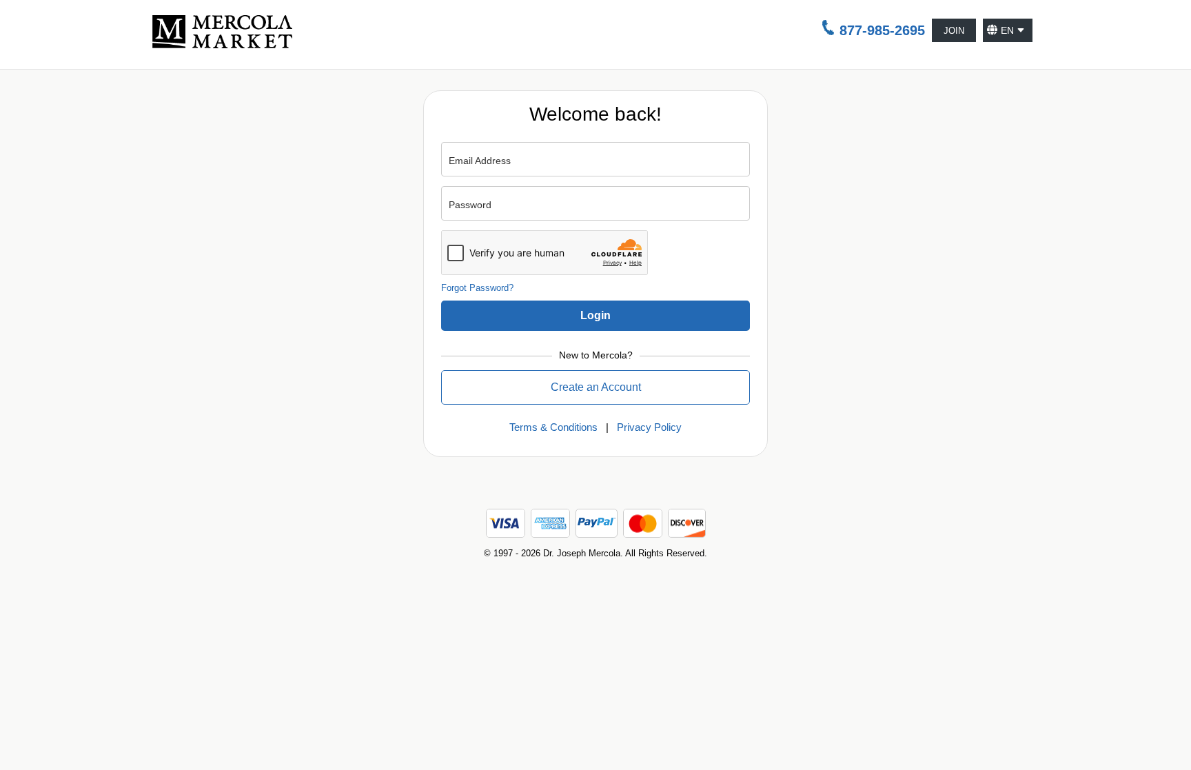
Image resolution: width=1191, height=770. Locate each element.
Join (954, 31)
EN (1007, 30)
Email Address (480, 160)
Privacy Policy (649, 427)
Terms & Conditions (553, 427)
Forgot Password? (477, 288)
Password (470, 204)
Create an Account (596, 387)
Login (595, 315)
